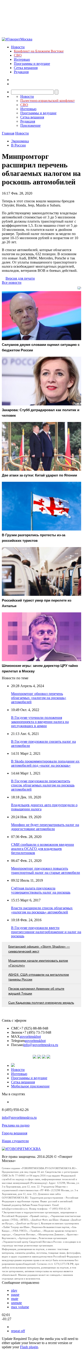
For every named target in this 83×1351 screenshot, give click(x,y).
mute (14, 1299)
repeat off (18, 1331)
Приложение (30, 125)
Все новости (11, 282)
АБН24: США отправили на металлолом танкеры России (38, 977)
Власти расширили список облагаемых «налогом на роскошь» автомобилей (42, 910)
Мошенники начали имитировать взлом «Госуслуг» (38, 963)
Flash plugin (29, 1347)
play (14, 1290)
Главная (8, 133)
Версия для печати (20, 278)
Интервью (22, 59)
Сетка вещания (26, 68)
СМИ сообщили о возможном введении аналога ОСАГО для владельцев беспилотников (42, 849)
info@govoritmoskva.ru (40, 1045)
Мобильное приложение (30, 1086)
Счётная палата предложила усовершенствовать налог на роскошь (40, 890)
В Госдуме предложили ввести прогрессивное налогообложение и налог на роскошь (46, 932)
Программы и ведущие (32, 64)
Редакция (21, 72)
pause (15, 1295)
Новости (18, 47)
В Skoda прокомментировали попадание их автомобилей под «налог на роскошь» (45, 763)
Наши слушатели (15, 1141)
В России (18, 145)
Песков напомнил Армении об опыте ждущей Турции (36, 991)
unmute (16, 1303)
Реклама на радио (16, 1125)
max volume (20, 1307)
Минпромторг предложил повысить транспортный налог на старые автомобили (45, 870)
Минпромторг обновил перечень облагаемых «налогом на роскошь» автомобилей (38, 698)
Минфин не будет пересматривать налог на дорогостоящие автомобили (45, 827)
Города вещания (14, 1133)
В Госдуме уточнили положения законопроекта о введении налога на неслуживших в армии (40, 722)
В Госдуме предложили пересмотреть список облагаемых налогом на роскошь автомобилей (42, 785)
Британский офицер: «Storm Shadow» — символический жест (39, 949)
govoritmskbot (30, 1036)
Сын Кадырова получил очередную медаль (41, 1002)
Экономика (20, 141)
